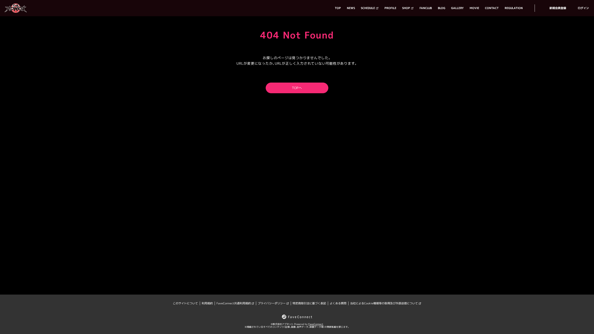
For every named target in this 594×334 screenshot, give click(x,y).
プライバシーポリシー (272, 303)
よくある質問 (338, 303)
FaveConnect (315, 324)
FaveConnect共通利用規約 (233, 303)
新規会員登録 (557, 8)
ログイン (583, 8)
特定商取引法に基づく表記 (309, 303)
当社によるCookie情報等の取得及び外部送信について (384, 303)
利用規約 (207, 303)
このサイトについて (185, 303)
